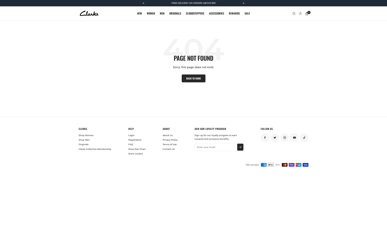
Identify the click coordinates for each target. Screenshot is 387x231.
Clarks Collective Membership (95, 149)
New (139, 13)
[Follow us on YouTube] (294, 138)
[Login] (300, 13)
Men (162, 13)
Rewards (234, 13)
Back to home (193, 78)
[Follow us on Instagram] (284, 138)
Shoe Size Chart (137, 149)
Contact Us (169, 149)
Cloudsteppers (195, 13)
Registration (135, 140)
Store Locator (135, 153)
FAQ (130, 144)
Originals (175, 13)
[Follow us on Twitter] (275, 138)
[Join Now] (240, 147)
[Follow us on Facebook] (265, 138)
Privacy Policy (170, 140)
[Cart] (306, 13)
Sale (247, 13)
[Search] (294, 13)
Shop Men (84, 140)
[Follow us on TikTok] (304, 138)
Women (151, 13)
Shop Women (86, 135)
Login (131, 135)
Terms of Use (170, 144)
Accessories (216, 13)
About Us (168, 135)
